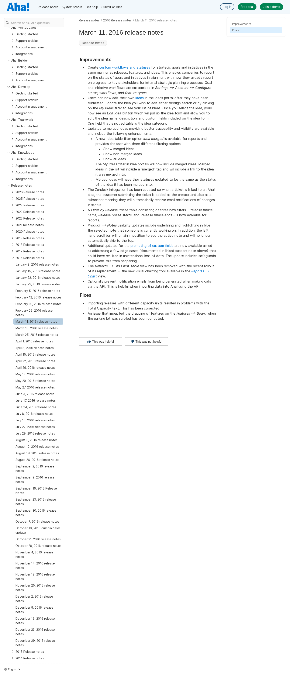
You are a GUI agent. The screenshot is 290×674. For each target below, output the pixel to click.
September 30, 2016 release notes (35, 513)
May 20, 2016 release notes (35, 381)
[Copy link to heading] (113, 60)
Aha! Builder (19, 60)
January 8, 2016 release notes (37, 264)
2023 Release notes (29, 212)
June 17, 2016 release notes (35, 400)
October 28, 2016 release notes (38, 545)
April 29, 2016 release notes (35, 367)
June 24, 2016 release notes (35, 407)
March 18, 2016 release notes (36, 328)
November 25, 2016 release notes (35, 588)
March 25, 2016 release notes (36, 334)
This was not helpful (148, 341)
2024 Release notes (29, 205)
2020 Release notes (29, 231)
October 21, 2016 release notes (38, 539)
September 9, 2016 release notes (35, 480)
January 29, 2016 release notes (38, 284)
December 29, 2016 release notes (35, 643)
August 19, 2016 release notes (37, 453)
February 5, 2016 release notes (37, 291)
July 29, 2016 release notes (35, 433)
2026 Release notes (29, 192)
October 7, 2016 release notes (37, 521)
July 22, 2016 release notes (35, 427)
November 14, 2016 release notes (35, 565)
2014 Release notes (29, 658)
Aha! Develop (20, 87)
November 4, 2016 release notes (34, 554)
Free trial (247, 6)
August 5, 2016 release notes (36, 440)
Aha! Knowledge (22, 152)
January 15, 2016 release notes (37, 271)
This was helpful (102, 341)
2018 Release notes (29, 244)
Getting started (26, 34)
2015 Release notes (29, 651)
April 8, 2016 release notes (34, 348)
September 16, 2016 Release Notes (36, 491)
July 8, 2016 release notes (34, 413)
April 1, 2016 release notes (34, 341)
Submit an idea (111, 7)
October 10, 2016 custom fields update (38, 530)
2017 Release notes (29, 251)
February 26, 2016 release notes (34, 313)
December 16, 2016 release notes (35, 621)
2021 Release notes (29, 225)
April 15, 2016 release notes (35, 354)
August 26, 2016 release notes (37, 460)
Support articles (26, 40)
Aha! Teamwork (22, 119)
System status (72, 7)
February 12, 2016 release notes (38, 297)
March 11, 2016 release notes (36, 321)
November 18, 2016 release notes (35, 577)
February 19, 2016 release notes (38, 304)
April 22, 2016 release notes (35, 361)
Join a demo (271, 6)
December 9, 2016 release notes (34, 610)
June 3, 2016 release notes (34, 394)
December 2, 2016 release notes (34, 599)
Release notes (48, 7)
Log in (227, 6)
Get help (92, 7)
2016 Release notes (117, 20)
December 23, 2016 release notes (35, 632)
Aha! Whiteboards (24, 27)
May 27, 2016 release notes (35, 387)
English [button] (12, 669)
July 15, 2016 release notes (35, 420)
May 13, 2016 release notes (35, 374)
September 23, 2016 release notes (35, 502)
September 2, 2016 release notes (34, 468)
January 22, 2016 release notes (37, 277)
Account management (31, 47)
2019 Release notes (29, 238)
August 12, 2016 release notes (37, 446)
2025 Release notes (29, 198)
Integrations (24, 54)
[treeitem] (38, 321)
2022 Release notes (29, 218)
